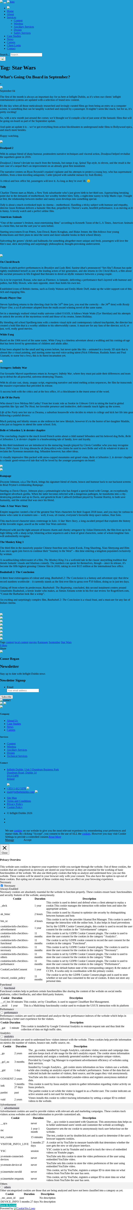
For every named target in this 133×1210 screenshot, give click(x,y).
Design (18, 29)
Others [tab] (3, 1183)
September (54, 642)
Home (10, 11)
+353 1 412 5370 (16, 788)
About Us (12, 720)
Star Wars (66, 642)
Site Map (12, 797)
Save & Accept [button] (8, 1205)
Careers (11, 42)
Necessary (9, 885)
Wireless (18, 23)
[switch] (2, 988)
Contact (11, 48)
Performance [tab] (7, 1009)
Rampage (43, 642)
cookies (18, 830)
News (10, 39)
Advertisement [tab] (8, 1104)
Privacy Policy (15, 804)
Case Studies (14, 36)
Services (11, 17)
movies (33, 642)
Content (18, 20)
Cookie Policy (15, 807)
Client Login (14, 45)
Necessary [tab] (5, 882)
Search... (5, 54)
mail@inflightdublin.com (20, 792)
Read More (55, 836)
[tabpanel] (66, 936)
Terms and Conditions (19, 801)
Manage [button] (9, 839)
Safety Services (22, 32)
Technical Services (17, 756)
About (10, 14)
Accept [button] (27, 839)
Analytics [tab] (5, 1033)
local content (21, 642)
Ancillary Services (24, 26)
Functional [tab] (6, 984)
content (10, 642)
